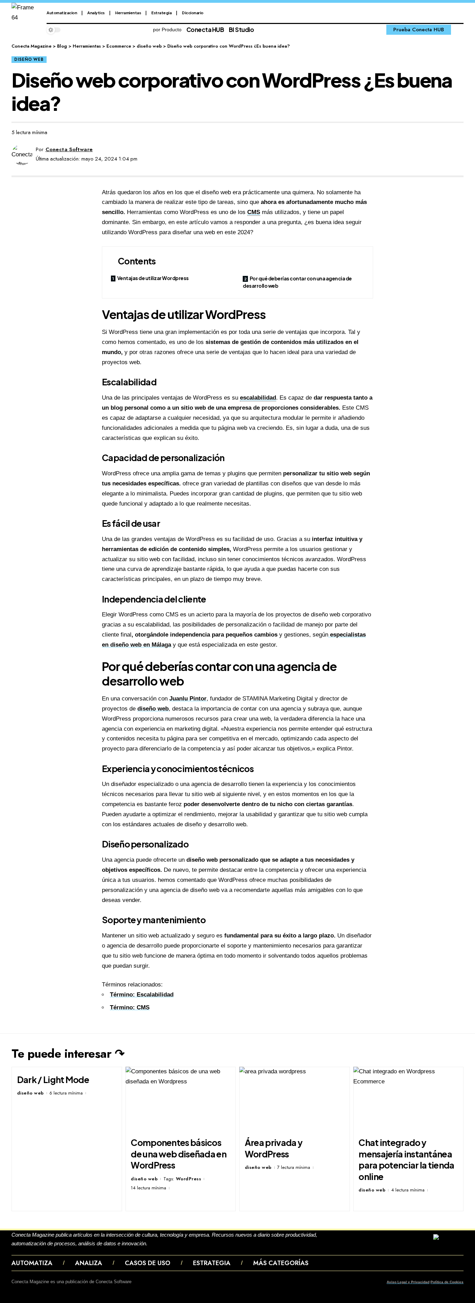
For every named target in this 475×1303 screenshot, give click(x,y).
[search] (459, 30)
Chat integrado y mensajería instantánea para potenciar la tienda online (406, 1159)
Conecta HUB (205, 29)
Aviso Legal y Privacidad (408, 1282)
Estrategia (161, 12)
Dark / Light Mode (53, 1079)
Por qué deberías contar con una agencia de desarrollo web (297, 282)
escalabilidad (258, 397)
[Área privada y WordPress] (294, 1100)
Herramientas (128, 12)
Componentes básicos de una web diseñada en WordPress (178, 1154)
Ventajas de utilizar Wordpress (153, 278)
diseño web (29, 59)
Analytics (96, 12)
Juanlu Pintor (188, 698)
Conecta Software (69, 149)
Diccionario (192, 12)
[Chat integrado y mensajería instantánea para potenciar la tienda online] (408, 1100)
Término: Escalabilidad (142, 994)
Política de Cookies (447, 1282)
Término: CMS (130, 1007)
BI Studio (241, 29)
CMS (253, 212)
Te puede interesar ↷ (67, 1053)
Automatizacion (62, 12)
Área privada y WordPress (273, 1148)
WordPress (188, 1178)
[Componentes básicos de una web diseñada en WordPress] (181, 1100)
